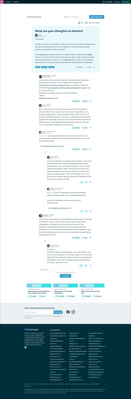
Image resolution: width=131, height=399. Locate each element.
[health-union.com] (31, 330)
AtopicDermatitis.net (56, 346)
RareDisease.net (93, 354)
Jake (44, 131)
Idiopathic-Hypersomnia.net (77, 346)
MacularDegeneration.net (76, 361)
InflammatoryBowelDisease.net (78, 351)
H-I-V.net (71, 341)
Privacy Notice (56, 316)
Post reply (65, 276)
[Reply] (86, 182)
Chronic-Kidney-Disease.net (58, 369)
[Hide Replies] (45, 152)
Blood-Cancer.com (55, 356)
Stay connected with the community (40, 308)
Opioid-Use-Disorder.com (96, 338)
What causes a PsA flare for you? (90, 292)
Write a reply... (44, 269)
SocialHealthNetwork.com (96, 369)
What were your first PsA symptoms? (63, 292)
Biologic (37, 67)
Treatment (51, 67)
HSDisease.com (73, 343)
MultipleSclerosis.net (75, 377)
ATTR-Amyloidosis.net (56, 349)
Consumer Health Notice (57, 384)
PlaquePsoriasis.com (94, 343)
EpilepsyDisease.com (56, 380)
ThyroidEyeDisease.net (95, 374)
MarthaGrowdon (47, 75)
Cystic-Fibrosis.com (55, 374)
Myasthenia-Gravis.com (76, 380)
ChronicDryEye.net (55, 364)
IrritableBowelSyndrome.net (77, 354)
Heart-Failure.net (74, 333)
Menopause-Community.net (77, 367)
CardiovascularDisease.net (57, 361)
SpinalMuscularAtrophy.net (96, 372)
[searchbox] (78, 17)
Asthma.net (53, 343)
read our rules (63, 272)
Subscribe (126, 2)
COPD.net (52, 372)
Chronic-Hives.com (55, 367)
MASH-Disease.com (75, 364)
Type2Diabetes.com (94, 377)
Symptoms (44, 67)
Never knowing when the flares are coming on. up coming (39, 292)
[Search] (65, 17)
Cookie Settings (83, 384)
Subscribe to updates (94, 22)
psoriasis (42, 54)
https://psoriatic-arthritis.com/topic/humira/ (54, 85)
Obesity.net (92, 336)
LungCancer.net (73, 356)
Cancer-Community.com (57, 359)
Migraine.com (73, 374)
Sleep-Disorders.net (94, 367)
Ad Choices (28, 386)
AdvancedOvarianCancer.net (58, 336)
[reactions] (82, 182)
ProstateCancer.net (94, 349)
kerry (40, 34)
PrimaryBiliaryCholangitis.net (97, 346)
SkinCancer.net (93, 364)
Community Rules (94, 384)
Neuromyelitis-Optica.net (96, 333)
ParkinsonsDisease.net (95, 341)
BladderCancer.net (55, 354)
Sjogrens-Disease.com (95, 361)
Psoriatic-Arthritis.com (47, 98)
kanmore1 (42, 136)
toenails (89, 54)
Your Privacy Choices (71, 384)
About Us (27, 384)
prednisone (67, 60)
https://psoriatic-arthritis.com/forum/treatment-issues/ (67, 88)
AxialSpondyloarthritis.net (57, 351)
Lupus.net (72, 359)
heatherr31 (45, 215)
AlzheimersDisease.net (56, 341)
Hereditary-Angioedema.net (77, 338)
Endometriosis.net (55, 377)
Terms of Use (28, 317)
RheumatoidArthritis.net (95, 356)
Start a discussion (97, 17)
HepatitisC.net (73, 336)
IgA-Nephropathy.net (75, 349)
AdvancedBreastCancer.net (58, 333)
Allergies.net (53, 338)
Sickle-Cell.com (93, 359)
